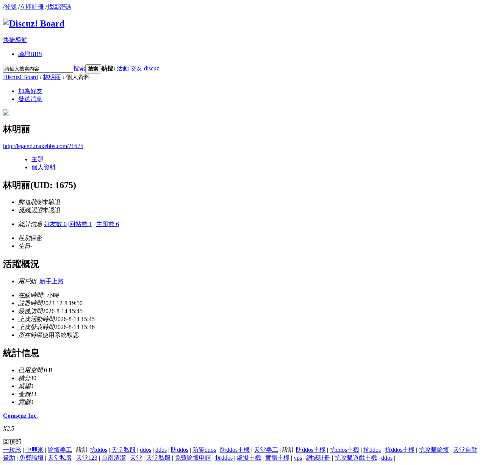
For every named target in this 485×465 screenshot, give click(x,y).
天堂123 (86, 457)
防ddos (179, 449)
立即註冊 (32, 6)
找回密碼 (59, 6)
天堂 (136, 457)
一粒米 (12, 449)
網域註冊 (318, 457)
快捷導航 (15, 40)
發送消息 (30, 99)
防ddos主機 (235, 449)
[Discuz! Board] (33, 23)
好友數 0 (55, 224)
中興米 (34, 449)
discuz (151, 68)
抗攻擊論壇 (434, 449)
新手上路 (51, 281)
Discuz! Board (20, 77)
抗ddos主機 (344, 449)
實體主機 (277, 457)
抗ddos (98, 449)
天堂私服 (123, 449)
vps (298, 457)
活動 (123, 68)
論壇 (30, 54)
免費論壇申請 (193, 457)
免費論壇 (31, 457)
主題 (37, 159)
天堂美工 (266, 449)
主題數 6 (107, 224)
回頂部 (12, 441)
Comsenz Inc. (20, 415)
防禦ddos (204, 449)
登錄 (11, 6)
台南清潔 (114, 457)
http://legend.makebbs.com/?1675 (43, 146)
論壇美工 (60, 449)
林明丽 (52, 77)
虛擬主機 (249, 457)
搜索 (79, 68)
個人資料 (43, 167)
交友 (136, 68)
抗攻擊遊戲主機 (356, 457)
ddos (145, 449)
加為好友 (30, 91)
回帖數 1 (80, 224)
